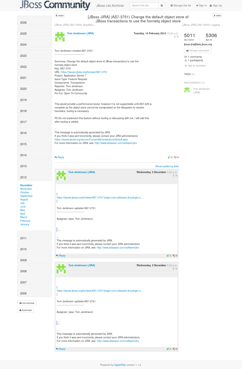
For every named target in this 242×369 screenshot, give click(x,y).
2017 (23, 122)
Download (26, 309)
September (26, 196)
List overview (27, 302)
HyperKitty (120, 365)
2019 (23, 100)
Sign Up (217, 5)
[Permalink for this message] (178, 36)
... (59, 229)
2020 (23, 88)
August (24, 199)
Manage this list (182, 5)
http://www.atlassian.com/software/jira (116, 143)
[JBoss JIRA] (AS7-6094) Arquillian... (75, 24)
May (22, 210)
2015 (23, 144)
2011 (23, 238)
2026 (23, 22)
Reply (60, 157)
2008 (23, 271)
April (22, 213)
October (24, 192)
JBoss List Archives (110, 5)
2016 (23, 133)
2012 (23, 177)
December (26, 185)
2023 (23, 55)
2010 (23, 249)
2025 (23, 33)
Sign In (202, 5)
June (23, 206)
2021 (23, 77)
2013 (23, 166)
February (25, 220)
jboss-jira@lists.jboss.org (198, 44)
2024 (23, 44)
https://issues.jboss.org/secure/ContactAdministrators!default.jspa (91, 139)
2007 (23, 282)
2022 (23, 66)
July (22, 203)
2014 (23, 155)
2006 (23, 293)
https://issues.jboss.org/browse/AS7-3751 (84, 72)
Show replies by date (167, 166)
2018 (23, 111)
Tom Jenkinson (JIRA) (80, 33)
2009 (23, 260)
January (24, 224)
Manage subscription (199, 50)
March (23, 217)
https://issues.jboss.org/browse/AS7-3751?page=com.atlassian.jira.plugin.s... (100, 197)
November (26, 188)
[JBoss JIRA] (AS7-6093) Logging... (202, 24)
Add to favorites (197, 65)
